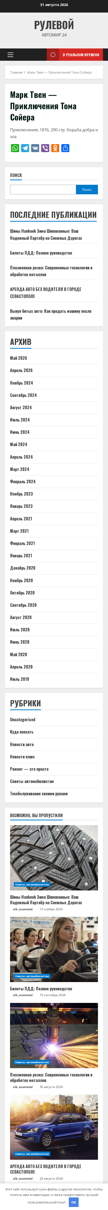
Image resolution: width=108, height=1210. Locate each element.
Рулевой (54, 24)
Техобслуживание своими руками (39, 794)
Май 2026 (18, 358)
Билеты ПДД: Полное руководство (41, 253)
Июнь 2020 (19, 642)
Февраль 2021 (22, 543)
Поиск (16, 175)
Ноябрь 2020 (21, 580)
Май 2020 (18, 654)
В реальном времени (81, 54)
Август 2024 (21, 407)
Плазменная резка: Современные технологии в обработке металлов (51, 1077)
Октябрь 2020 (22, 593)
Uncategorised (22, 719)
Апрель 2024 (21, 457)
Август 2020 (21, 617)
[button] (10, 54)
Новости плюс (22, 757)
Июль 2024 (20, 420)
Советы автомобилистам (32, 781)
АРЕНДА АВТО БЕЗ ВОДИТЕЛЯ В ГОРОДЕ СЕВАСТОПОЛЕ (45, 1169)
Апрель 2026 (21, 370)
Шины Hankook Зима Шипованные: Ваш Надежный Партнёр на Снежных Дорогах (46, 899)
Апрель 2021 (21, 519)
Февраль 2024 (23, 481)
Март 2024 (19, 469)
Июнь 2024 (20, 432)
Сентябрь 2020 (23, 605)
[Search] (36, 54)
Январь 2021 (21, 556)
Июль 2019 (19, 679)
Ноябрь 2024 (21, 383)
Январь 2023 (21, 506)
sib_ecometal (23, 909)
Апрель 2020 (21, 667)
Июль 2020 (20, 630)
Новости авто (22, 744)
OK (73, 1202)
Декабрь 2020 (22, 568)
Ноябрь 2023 (21, 494)
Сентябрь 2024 (23, 395)
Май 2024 (18, 444)
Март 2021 (19, 531)
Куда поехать (21, 732)
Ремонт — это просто (29, 769)
